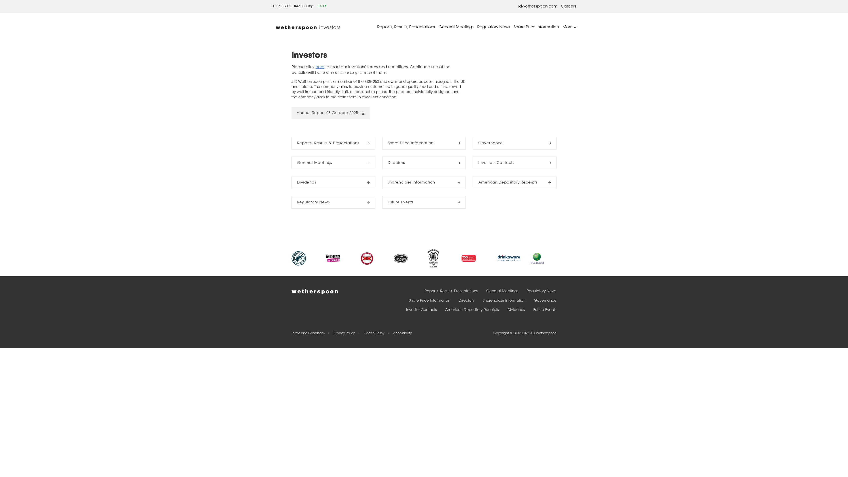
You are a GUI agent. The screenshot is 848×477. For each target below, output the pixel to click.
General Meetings (314, 163)
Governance (490, 143)
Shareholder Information (411, 182)
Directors (396, 163)
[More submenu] (575, 27)
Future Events (401, 202)
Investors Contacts (496, 163)
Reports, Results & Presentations (328, 143)
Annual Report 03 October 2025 (327, 113)
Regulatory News (313, 202)
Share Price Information (411, 143)
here (320, 67)
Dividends (306, 182)
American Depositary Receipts (508, 182)
